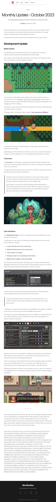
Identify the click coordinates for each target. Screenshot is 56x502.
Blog (22, 2)
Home (17, 2)
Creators (26, 2)
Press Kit (32, 2)
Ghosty (23, 23)
